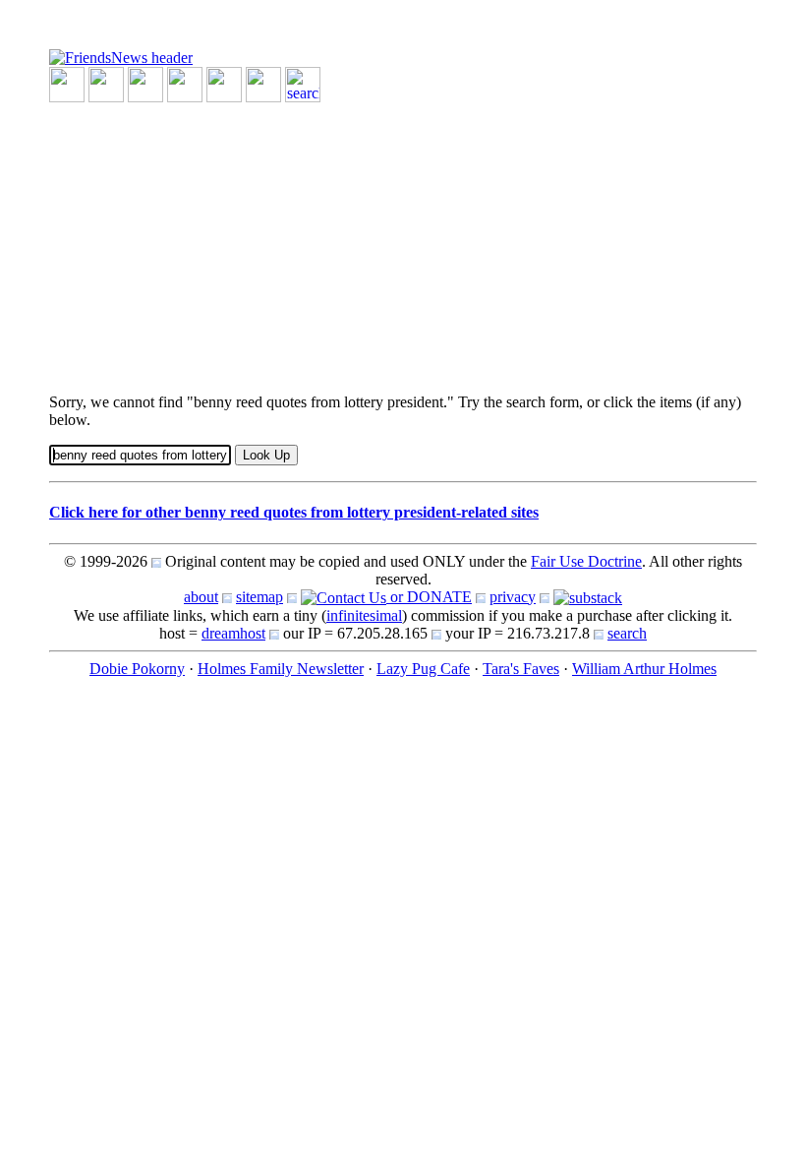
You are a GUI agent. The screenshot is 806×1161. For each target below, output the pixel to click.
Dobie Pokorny (137, 668)
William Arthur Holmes (644, 668)
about (201, 596)
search (627, 633)
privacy (512, 596)
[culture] (145, 83)
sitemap (259, 596)
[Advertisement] (403, 240)
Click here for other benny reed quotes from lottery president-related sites (294, 512)
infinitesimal (364, 615)
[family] (224, 83)
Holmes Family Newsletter (281, 668)
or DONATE (429, 596)
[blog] (106, 83)
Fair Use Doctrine (586, 561)
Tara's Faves (521, 668)
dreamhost (233, 633)
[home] (121, 56)
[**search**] (302, 83)
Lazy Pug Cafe (423, 668)
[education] (184, 83)
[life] (263, 83)
